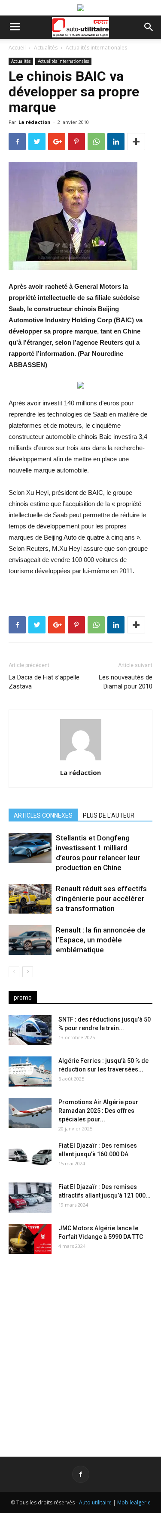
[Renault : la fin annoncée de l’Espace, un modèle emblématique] (30, 940)
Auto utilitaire (95, 1502)
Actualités (46, 47)
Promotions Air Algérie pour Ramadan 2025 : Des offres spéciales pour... (98, 1111)
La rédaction (34, 122)
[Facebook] (80, 1474)
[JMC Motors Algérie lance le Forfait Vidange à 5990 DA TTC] (30, 1239)
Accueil (17, 47)
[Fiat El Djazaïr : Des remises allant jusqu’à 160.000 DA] (30, 1156)
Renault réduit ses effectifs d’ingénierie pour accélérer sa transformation (101, 898)
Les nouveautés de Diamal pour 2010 (125, 681)
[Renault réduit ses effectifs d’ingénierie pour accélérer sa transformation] (30, 899)
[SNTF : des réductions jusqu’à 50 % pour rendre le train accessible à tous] (30, 1030)
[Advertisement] (80, 1348)
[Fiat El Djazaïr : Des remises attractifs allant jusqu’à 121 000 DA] (30, 1198)
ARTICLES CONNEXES (43, 815)
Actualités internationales (96, 47)
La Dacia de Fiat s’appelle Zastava (44, 681)
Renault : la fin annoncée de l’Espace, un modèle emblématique (101, 940)
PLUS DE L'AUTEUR (108, 815)
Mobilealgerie (134, 1502)
